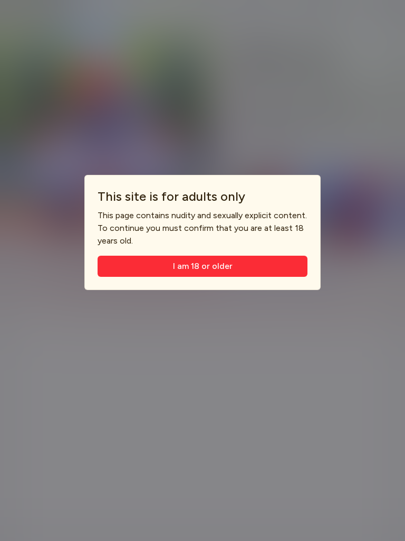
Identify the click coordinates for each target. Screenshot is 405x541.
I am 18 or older (203, 266)
